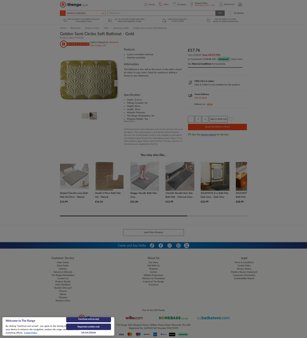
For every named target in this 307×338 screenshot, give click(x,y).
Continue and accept (88, 319)
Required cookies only (89, 327)
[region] (58, 326)
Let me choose (88, 332)
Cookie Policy (30, 333)
